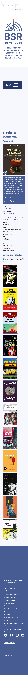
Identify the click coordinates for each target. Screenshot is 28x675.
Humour (5, 218)
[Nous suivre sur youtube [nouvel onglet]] (17, 635)
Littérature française (15, 218)
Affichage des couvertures (14, 259)
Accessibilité (8, 642)
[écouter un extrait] (5, 173)
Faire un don (8, 655)
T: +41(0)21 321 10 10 (10, 588)
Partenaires (7, 606)
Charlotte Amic (7, 208)
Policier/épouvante (8, 213)
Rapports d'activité (9, 597)
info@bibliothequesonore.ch (12, 591)
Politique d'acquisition (10, 600)
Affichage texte (8, 262)
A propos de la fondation (11, 594)
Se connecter (19, 10)
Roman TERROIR (14, 220)
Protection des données (11, 609)
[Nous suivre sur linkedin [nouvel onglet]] (22, 635)
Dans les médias (9, 603)
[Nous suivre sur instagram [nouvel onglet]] (5, 635)
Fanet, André (8, 141)
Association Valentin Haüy (10, 241)
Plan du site (8, 649)
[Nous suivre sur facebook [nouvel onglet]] (11, 635)
